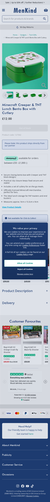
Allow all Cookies (25, 263)
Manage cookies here (25, 274)
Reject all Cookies (25, 269)
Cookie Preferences (30, 245)
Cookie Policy (22, 254)
